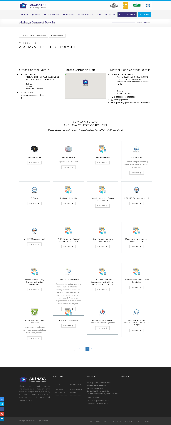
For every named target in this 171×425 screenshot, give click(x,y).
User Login (145, 14)
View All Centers (58, 36)
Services (106, 421)
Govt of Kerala (75, 384)
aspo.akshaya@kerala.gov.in (98, 400)
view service (33, 163)
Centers (147, 22)
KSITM (57, 384)
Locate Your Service (127, 14)
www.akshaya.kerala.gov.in (98, 403)
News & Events (86, 14)
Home (26, 14)
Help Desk (69, 14)
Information (117, 421)
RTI (100, 14)
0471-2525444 (93, 398)
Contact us (111, 14)
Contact (146, 421)
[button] (85, 82)
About (37, 14)
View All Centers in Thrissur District (34, 36)
